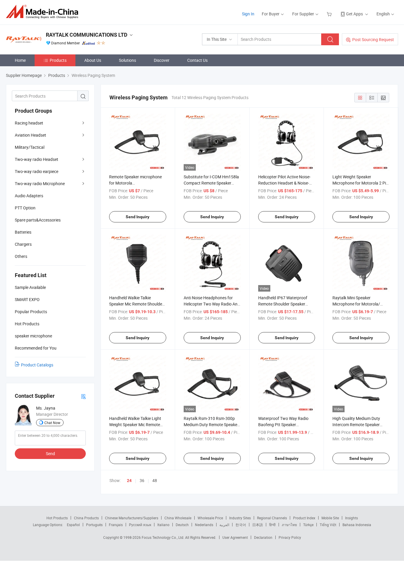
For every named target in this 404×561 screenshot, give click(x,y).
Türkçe (308, 524)
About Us (92, 60)
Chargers (23, 244)
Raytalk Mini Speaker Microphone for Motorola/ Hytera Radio (356, 304)
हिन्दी (272, 524)
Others (21, 256)
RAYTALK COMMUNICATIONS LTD (86, 35)
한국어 (240, 524)
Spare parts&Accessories (38, 220)
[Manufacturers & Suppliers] (44, 12)
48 (154, 480)
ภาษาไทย (289, 524)
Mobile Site (330, 517)
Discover (161, 60)
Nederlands (204, 524)
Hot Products (57, 517)
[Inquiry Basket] (330, 14)
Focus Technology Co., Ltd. (163, 537)
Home (20, 60)
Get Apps (354, 14)
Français (116, 524)
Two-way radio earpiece (36, 171)
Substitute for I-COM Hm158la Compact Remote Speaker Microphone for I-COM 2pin (211, 183)
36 (142, 480)
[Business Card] (83, 396)
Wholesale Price (210, 517)
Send (50, 453)
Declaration (263, 537)
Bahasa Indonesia (356, 524)
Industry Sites (240, 517)
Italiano (163, 524)
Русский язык (140, 524)
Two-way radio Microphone (40, 183)
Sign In (248, 14)
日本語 (257, 524)
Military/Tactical (29, 147)
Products (58, 60)
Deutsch (182, 524)
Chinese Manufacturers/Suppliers (131, 517)
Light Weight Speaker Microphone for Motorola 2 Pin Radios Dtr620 (360, 183)
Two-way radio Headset (36, 159)
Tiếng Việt (328, 524)
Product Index (304, 517)
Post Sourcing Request (373, 39)
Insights (351, 517)
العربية (224, 524)
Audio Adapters (29, 195)
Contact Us (197, 60)
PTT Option (25, 208)
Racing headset (29, 123)
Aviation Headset (30, 135)
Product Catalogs (37, 365)
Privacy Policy (290, 537)
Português (94, 524)
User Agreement (235, 537)
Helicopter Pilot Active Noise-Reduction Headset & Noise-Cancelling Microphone (284, 183)
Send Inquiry (137, 216)
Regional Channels (272, 517)
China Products (86, 517)
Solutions (127, 60)
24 (129, 480)
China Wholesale (177, 517)
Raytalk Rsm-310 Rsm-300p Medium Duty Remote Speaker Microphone (211, 425)
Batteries (23, 232)
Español (73, 524)
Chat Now (52, 422)
